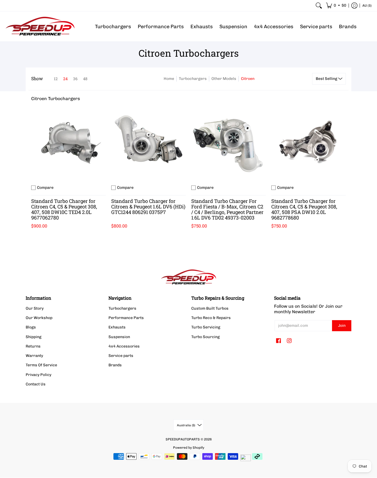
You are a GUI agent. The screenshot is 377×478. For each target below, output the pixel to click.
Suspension (119, 337)
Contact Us (36, 384)
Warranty (34, 355)
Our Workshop (39, 317)
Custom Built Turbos (210, 308)
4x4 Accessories (124, 346)
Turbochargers (193, 78)
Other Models (223, 78)
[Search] (318, 5)
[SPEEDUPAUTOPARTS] (40, 26)
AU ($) (367, 5)
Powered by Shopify (188, 448)
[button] (336, 5)
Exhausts (117, 327)
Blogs (31, 327)
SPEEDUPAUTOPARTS (183, 439)
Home (169, 78)
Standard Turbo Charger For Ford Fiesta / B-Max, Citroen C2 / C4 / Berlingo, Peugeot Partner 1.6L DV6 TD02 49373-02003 (227, 209)
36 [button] (75, 78)
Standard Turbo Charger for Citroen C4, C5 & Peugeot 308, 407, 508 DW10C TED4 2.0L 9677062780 (64, 209)
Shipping (33, 337)
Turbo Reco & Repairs (211, 317)
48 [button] (85, 78)
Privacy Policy (38, 374)
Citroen (247, 78)
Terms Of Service (41, 365)
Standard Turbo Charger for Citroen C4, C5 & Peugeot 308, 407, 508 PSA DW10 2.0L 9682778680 (304, 209)
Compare (45, 187)
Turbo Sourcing (205, 337)
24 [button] (65, 78)
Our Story (35, 308)
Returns (33, 346)
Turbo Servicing (205, 327)
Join (342, 325)
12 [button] (56, 78)
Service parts (120, 355)
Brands (115, 365)
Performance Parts (126, 317)
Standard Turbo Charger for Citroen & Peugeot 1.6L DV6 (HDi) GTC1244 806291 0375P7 (148, 206)
